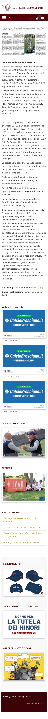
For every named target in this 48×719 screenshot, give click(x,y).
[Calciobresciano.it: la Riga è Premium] (24, 359)
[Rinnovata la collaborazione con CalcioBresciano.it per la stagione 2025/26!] (24, 323)
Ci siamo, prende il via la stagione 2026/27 (23, 527)
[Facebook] (31, 18)
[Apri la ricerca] (10, 18)
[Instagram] (37, 18)
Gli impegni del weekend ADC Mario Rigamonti (19, 520)
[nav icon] (4, 17)
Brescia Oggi (37, 287)
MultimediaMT (38, 703)
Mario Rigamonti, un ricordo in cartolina (21, 542)
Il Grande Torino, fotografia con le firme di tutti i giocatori (22, 535)
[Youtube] (43, 18)
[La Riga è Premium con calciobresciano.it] (24, 394)
